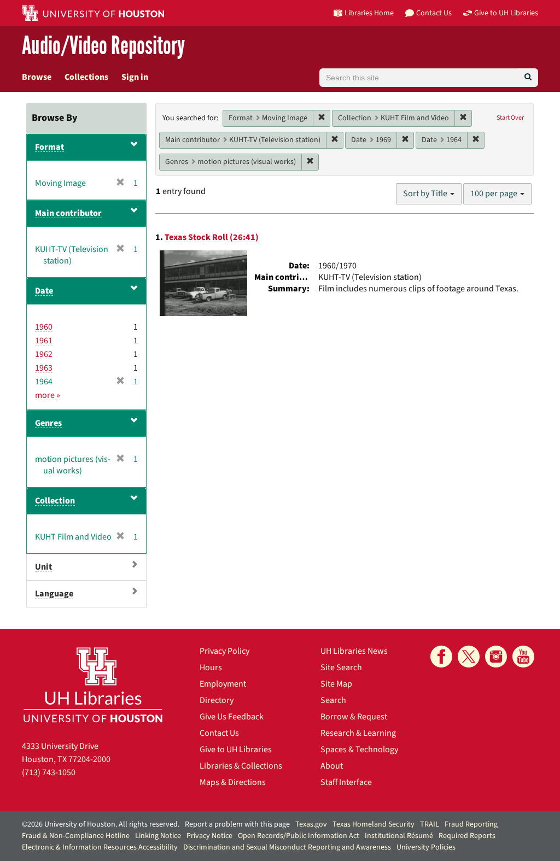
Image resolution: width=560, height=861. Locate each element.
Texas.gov (311, 824)
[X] (469, 656)
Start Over (510, 117)
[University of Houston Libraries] (93, 684)
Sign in (134, 77)
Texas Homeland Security (373, 824)
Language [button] (54, 594)
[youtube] (523, 656)
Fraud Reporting (471, 824)
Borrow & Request (353, 717)
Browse (36, 77)
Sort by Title (426, 194)
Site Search (341, 667)
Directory (217, 700)
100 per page (494, 194)
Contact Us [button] (434, 13)
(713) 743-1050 (48, 772)
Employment (223, 684)
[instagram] (496, 656)
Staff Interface (346, 782)
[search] (528, 77)
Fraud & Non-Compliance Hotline (76, 835)
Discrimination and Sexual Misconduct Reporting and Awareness (287, 847)
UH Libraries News (354, 651)
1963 (43, 368)
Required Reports (467, 835)
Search (333, 700)
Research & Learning (358, 733)
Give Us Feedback (232, 717)
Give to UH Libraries (236, 749)
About (331, 766)
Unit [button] (43, 567)
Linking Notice (158, 835)
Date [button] (44, 291)
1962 (43, 354)
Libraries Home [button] (369, 13)
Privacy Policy (224, 651)
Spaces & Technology (359, 749)
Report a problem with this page (237, 824)
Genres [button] (48, 423)
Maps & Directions (233, 782)
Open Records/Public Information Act (298, 835)
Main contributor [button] (68, 213)
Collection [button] (55, 501)
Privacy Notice (209, 835)
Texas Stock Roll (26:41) (212, 237)
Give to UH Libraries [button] (506, 13)
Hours (211, 667)
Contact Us (219, 733)
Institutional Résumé (399, 835)
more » (47, 395)
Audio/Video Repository (103, 46)
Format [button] (49, 147)
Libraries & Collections (241, 766)
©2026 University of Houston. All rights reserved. (100, 824)
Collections (86, 77)
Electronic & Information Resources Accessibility (100, 847)
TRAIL (429, 824)
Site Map (336, 684)
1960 (43, 327)
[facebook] (441, 656)
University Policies (426, 847)
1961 (43, 341)
